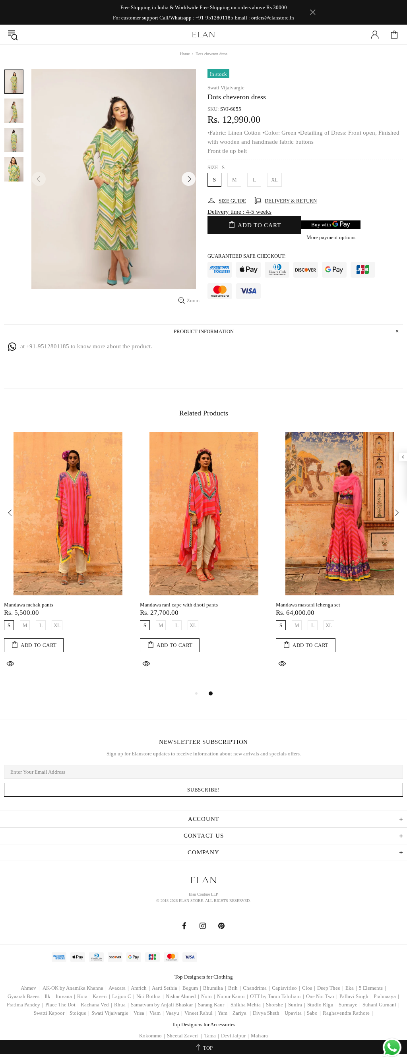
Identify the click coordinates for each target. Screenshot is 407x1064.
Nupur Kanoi (232, 996)
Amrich (140, 988)
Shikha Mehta (247, 1005)
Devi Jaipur (235, 1036)
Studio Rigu (322, 1005)
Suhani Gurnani (380, 1005)
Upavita (295, 1013)
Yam (224, 1013)
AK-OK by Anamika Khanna (75, 988)
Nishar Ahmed (182, 996)
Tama (211, 1036)
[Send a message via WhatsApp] (392, 1047)
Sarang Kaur (213, 1005)
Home (185, 54)
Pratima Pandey (25, 1005)
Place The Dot (62, 1005)
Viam (156, 1013)
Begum (191, 988)
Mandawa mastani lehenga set (308, 605)
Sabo (314, 1013)
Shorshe (276, 1005)
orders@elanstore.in (272, 18)
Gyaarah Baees (25, 996)
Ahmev (31, 988)
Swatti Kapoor (51, 1013)
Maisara (259, 1036)
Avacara (119, 988)
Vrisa (140, 1013)
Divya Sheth (268, 1013)
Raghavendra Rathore (348, 1013)
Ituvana (65, 996)
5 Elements (372, 988)
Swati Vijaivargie (225, 88)
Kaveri (101, 996)
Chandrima (256, 988)
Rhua (121, 1005)
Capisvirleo (286, 988)
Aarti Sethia (166, 988)
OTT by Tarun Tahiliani (277, 996)
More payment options (330, 237)
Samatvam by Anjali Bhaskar (163, 1005)
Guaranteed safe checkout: (246, 256)
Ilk (49, 996)
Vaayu (174, 1013)
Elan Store (203, 34)
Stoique (79, 1013)
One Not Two (321, 996)
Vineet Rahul (200, 1013)
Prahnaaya (386, 996)
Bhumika (214, 988)
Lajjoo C (123, 996)
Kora (84, 996)
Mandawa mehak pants (28, 605)
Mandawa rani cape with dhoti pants (179, 605)
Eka (351, 988)
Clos (308, 988)
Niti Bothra (150, 996)
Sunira (296, 1005)
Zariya (242, 1013)
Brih (234, 988)
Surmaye (349, 1005)
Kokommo (152, 1036)
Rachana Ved (96, 1005)
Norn (208, 996)
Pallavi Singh (355, 996)
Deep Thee (330, 988)
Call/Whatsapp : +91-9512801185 (196, 18)
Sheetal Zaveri (184, 1036)
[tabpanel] (68, 560)
